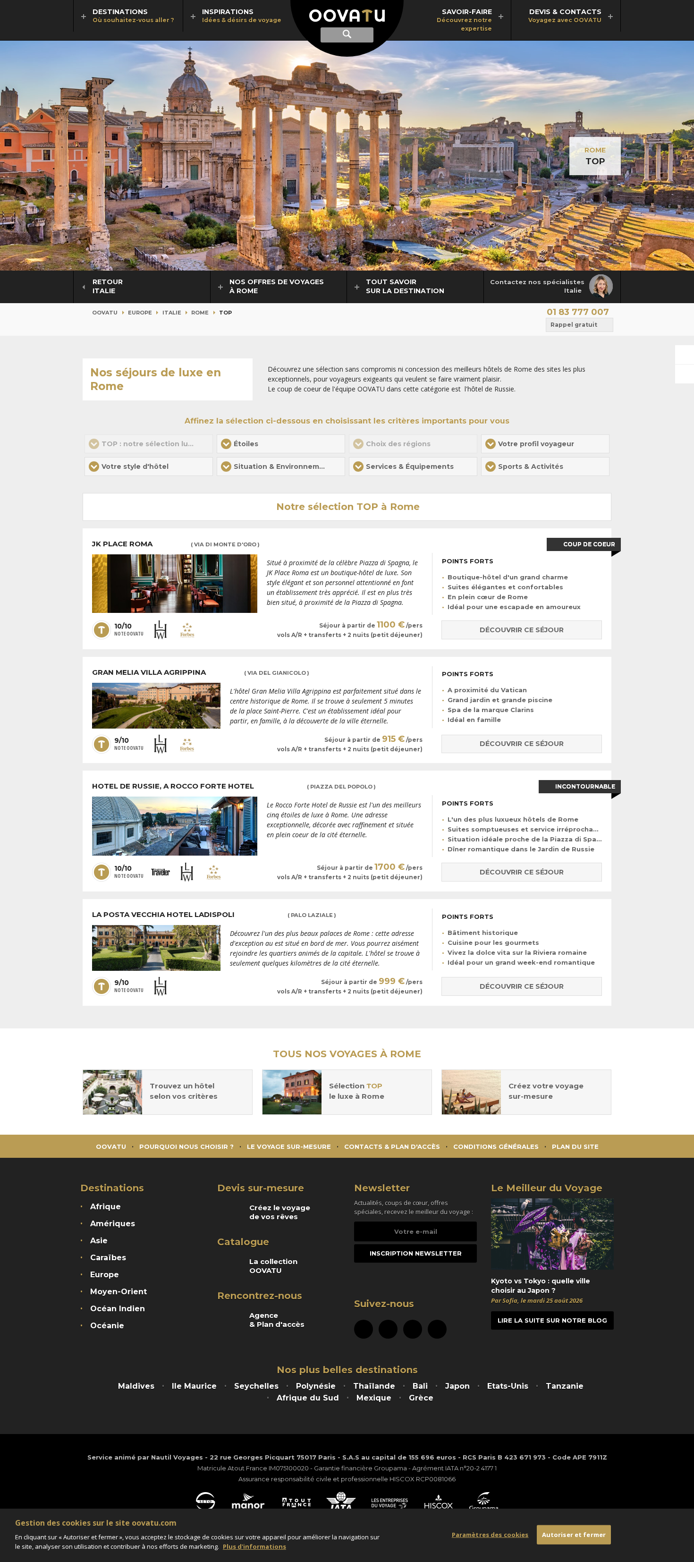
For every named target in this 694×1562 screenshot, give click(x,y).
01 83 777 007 (578, 312)
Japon (457, 1386)
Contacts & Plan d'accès (392, 1146)
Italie (171, 312)
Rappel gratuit (573, 324)
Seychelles (256, 1386)
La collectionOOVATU (273, 1266)
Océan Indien (117, 1308)
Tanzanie (565, 1386)
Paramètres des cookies (490, 1534)
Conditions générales (496, 1146)
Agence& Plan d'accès (277, 1320)
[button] (281, 443)
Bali (420, 1386)
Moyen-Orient (118, 1291)
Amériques (112, 1223)
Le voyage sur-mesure (289, 1146)
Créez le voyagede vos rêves (279, 1212)
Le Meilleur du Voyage (546, 1188)
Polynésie (316, 1386)
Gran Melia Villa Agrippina (200, 672)
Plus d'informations (254, 1546)
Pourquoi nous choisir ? (186, 1146)
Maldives (136, 1386)
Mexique (373, 1397)
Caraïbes (108, 1257)
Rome (595, 150)
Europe (140, 312)
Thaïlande (374, 1386)
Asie (99, 1240)
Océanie (107, 1325)
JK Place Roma (176, 544)
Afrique (105, 1206)
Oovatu (105, 312)
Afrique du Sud (308, 1397)
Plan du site (575, 1146)
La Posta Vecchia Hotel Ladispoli (214, 914)
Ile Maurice (194, 1386)
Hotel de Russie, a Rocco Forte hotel (234, 786)
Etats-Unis (507, 1386)
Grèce (421, 1397)
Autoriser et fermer (574, 1534)
